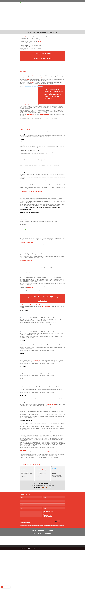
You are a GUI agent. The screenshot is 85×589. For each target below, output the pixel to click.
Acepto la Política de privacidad (25, 522)
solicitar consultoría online (42, 64)
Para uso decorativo (47, 533)
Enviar (63, 521)
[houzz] (64, 548)
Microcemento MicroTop (47, 515)
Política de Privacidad (61, 524)
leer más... (22, 477)
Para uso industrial (37, 533)
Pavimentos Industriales (25, 472)
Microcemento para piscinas (48, 516)
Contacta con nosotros (42, 300)
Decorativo (22, 472)
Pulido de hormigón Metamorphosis (49, 517)
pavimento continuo (55, 286)
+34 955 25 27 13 (46, 488)
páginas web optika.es (38, 548)
